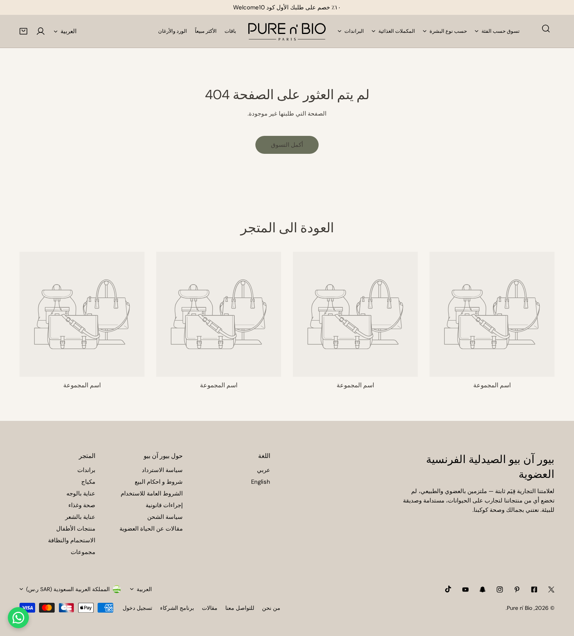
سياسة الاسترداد (162, 470)
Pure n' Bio (519, 607)
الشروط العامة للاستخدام (152, 493)
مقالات (209, 607)
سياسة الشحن (165, 517)
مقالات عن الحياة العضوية (151, 529)
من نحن (271, 607)
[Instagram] (499, 589)
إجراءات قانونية (164, 505)
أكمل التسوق (287, 145)
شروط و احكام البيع (159, 482)
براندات (86, 470)
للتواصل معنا (239, 607)
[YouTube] (465, 589)
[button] (23, 31)
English (260, 482)
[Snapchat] (482, 589)
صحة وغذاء (81, 505)
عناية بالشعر (80, 517)
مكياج (88, 482)
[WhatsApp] (18, 617)
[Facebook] (534, 589)
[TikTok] (448, 589)
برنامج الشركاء (177, 607)
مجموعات (83, 552)
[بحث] (545, 28)
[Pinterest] (517, 589)
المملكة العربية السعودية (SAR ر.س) (68, 589)
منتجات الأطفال (75, 529)
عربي (263, 470)
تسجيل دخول (137, 607)
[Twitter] (551, 589)
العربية (69, 31)
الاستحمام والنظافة (71, 540)
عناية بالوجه (80, 493)
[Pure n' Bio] (287, 31)
